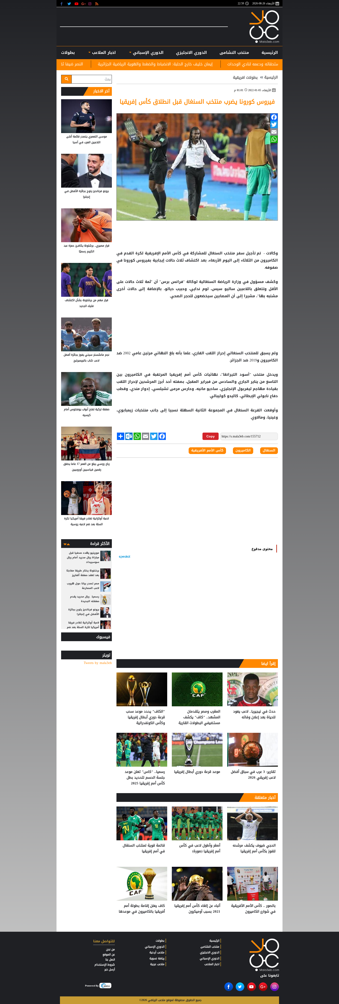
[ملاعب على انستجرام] (90, 3)
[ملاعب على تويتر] (70, 3)
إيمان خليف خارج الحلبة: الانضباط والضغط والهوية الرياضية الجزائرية (215, 64)
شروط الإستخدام (105, 965)
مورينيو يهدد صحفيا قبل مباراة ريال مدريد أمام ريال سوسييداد (83, 557)
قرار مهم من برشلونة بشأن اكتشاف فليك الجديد (86, 303)
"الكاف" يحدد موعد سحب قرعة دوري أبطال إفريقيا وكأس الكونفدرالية (145, 717)
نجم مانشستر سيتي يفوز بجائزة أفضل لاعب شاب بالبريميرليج (86, 357)
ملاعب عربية (157, 964)
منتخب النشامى (234, 52)
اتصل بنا (110, 959)
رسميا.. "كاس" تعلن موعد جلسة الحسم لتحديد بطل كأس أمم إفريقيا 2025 (145, 777)
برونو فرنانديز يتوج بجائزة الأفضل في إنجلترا (86, 194)
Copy (210, 436)
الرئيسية (270, 52)
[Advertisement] (197, 314)
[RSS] (97, 3)
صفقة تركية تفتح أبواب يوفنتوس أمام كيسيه (86, 412)
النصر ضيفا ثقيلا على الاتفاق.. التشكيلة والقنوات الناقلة (95, 64)
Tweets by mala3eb (98, 663)
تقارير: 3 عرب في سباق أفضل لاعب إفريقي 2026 (253, 775)
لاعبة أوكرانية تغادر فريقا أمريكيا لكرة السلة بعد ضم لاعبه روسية (86, 521)
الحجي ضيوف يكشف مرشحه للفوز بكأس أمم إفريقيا (254, 848)
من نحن (110, 949)
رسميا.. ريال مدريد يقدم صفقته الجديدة (84, 598)
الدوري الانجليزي (191, 52)
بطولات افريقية (245, 77)
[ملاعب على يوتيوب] (77, 3)
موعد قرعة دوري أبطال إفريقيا (197, 772)
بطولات (160, 941)
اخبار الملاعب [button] (103, 52)
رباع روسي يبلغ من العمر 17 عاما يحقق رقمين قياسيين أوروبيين (86, 466)
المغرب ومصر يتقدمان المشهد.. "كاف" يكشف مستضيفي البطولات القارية (199, 717)
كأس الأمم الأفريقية (207, 451)
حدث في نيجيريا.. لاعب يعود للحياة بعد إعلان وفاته (254, 714)
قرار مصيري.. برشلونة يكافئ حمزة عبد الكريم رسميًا (86, 248)
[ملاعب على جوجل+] (83, 3)
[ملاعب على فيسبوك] (63, 3)
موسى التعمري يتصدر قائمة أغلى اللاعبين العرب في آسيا (86, 139)
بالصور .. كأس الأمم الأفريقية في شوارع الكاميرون (253, 909)
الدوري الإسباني (147, 52)
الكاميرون (268, 260)
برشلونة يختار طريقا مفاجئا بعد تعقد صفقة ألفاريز (82, 572)
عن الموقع (109, 954)
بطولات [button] (68, 52)
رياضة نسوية (156, 958)
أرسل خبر (109, 969)
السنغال (215, 253)
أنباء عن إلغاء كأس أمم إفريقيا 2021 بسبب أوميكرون (197, 909)
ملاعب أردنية (156, 952)
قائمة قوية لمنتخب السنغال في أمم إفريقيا (144, 848)
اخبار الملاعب (211, 964)
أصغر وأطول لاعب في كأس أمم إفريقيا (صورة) (199, 848)
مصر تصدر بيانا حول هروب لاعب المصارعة (83, 585)
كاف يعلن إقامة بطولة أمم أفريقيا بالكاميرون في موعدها (142, 909)
